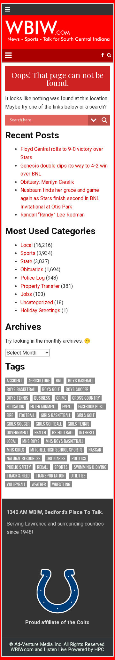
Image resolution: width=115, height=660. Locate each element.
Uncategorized (36, 302)
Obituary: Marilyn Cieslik (47, 182)
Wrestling (61, 484)
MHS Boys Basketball (64, 441)
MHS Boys (31, 441)
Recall (42, 467)
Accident (14, 381)
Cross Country (86, 398)
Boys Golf (51, 389)
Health (40, 432)
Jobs (26, 294)
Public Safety (19, 467)
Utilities (78, 476)
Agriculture (39, 381)
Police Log (32, 278)
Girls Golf (86, 415)
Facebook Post (91, 406)
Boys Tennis (17, 398)
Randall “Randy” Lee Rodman (52, 215)
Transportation (50, 476)
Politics (79, 458)
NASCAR (94, 450)
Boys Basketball (21, 389)
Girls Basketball (56, 415)
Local (26, 245)
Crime (61, 398)
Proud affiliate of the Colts (57, 622)
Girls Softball (49, 424)
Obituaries (31, 269)
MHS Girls (15, 450)
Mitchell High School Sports (56, 450)
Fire (10, 415)
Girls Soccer (18, 424)
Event (67, 406)
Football (27, 415)
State (26, 261)
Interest (87, 432)
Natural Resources (24, 458)
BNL (59, 381)
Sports (27, 253)
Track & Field (18, 476)
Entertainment (43, 406)
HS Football (62, 432)
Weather (39, 484)
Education (15, 406)
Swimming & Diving (90, 467)
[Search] (109, 55)
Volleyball (16, 484)
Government (17, 432)
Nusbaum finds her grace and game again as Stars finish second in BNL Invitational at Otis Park (59, 198)
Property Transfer (40, 286)
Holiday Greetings (40, 310)
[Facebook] (102, 55)
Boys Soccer (77, 389)
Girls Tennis (78, 424)
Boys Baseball (80, 381)
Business (42, 398)
